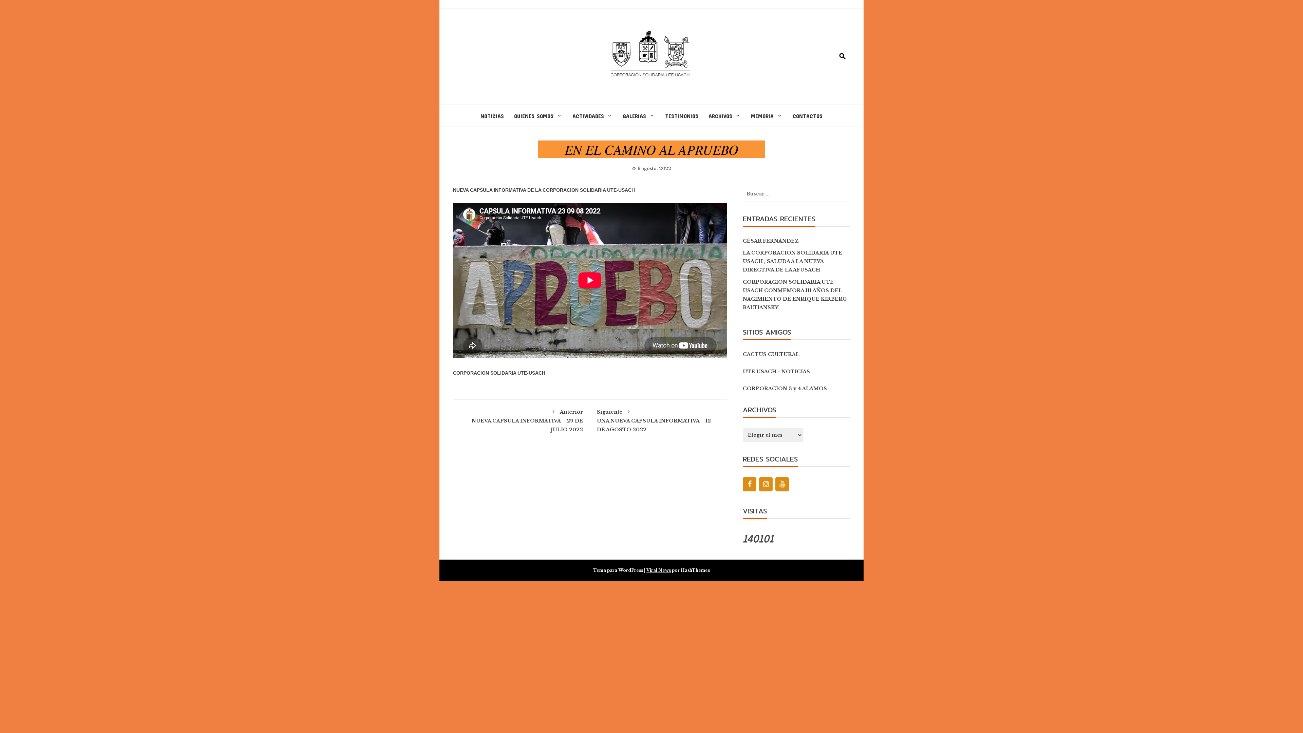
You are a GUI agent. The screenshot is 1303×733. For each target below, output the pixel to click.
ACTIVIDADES (588, 115)
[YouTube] (782, 484)
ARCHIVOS (720, 115)
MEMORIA (762, 115)
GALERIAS (634, 115)
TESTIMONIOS (681, 115)
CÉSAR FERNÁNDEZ (771, 241)
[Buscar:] (796, 194)
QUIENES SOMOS (533, 115)
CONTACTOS (808, 115)
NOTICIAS (492, 115)
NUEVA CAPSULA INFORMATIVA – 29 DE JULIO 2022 (527, 420)
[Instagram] (766, 484)
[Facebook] (749, 484)
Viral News (658, 570)
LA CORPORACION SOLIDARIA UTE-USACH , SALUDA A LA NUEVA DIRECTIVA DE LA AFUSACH (794, 261)
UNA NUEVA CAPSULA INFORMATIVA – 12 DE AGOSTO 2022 (654, 420)
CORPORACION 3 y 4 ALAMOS (785, 389)
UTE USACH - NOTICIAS (776, 372)
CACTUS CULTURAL (771, 354)
